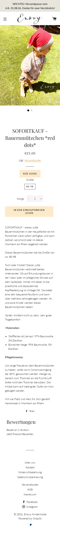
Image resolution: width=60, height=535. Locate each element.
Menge (20, 198)
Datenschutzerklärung (30, 477)
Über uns (30, 462)
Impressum (30, 494)
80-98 (30, 186)
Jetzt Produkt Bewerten (19, 434)
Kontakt (30, 467)
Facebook (32, 501)
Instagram (32, 506)
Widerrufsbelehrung (30, 472)
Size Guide (30, 173)
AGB (30, 489)
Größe (30, 179)
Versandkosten (32, 160)
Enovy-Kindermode (35, 514)
